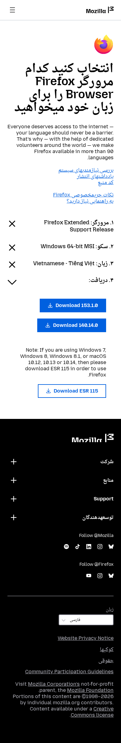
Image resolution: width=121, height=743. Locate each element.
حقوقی (106, 660)
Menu (12, 10)
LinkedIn (88, 546)
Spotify (66, 546)
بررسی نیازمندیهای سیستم (86, 170)
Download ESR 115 (75, 391)
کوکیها (107, 649)
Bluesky (111, 546)
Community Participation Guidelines (69, 672)
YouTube (88, 575)
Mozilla (93, 438)
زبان (110, 609)
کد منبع (106, 182)
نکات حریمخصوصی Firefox (83, 195)
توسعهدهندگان (98, 517)
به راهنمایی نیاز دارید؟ (90, 201)
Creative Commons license (92, 712)
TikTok (77, 546)
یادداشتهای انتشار (95, 176)
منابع (108, 480)
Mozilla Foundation (90, 690)
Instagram (99, 546)
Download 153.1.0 (76, 305)
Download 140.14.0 (75, 325)
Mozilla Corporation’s (54, 684)
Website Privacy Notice (86, 638)
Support (104, 499)
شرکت (107, 461)
